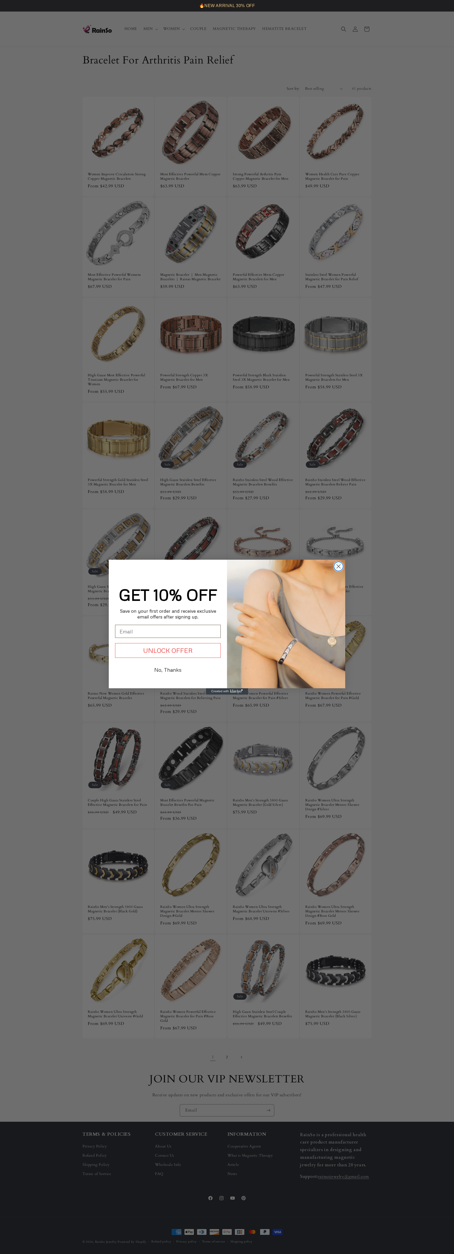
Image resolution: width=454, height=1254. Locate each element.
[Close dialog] (338, 566)
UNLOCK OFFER (168, 650)
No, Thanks (168, 669)
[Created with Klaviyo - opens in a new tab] (227, 691)
